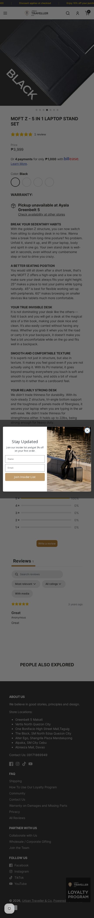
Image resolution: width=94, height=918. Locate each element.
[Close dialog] (87, 430)
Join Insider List (25, 477)
